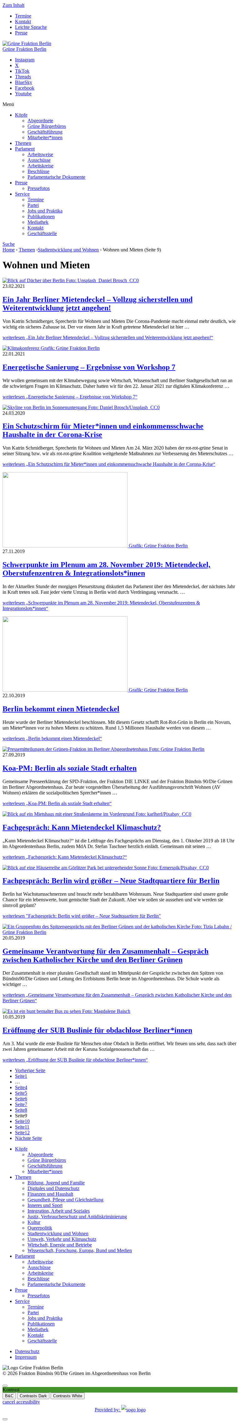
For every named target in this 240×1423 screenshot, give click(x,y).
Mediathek (38, 222)
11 (22, 1127)
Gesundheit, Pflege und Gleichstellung (65, 1199)
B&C (9, 1396)
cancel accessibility (21, 1402)
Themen (23, 143)
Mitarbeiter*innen (45, 137)
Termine (23, 15)
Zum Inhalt (13, 5)
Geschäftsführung (45, 131)
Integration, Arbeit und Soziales (59, 1211)
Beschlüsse (38, 171)
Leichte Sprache (31, 27)
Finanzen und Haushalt (50, 1194)
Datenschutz (27, 1351)
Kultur (34, 1222)
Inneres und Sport (45, 1205)
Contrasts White (67, 1396)
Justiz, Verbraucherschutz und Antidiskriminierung (77, 1216)
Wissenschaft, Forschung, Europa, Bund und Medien (80, 1250)
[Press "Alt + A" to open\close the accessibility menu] (5, 1386)
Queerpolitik (40, 1228)
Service (22, 194)
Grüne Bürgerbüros (47, 126)
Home (8, 249)
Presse (21, 32)
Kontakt (23, 21)
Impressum (26, 1357)
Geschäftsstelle (42, 233)
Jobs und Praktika (45, 210)
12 (22, 1132)
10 (22, 1121)
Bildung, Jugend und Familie (56, 1182)
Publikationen (41, 216)
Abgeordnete (40, 120)
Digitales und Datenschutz (53, 1188)
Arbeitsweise (40, 154)
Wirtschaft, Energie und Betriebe (60, 1244)
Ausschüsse (39, 160)
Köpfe (21, 115)
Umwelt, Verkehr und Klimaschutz (62, 1239)
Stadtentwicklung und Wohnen (68, 249)
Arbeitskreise (40, 165)
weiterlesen (107, 337)
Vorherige (30, 1070)
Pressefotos (39, 188)
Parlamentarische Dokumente (56, 177)
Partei (33, 205)
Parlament (25, 148)
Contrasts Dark (33, 1396)
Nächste (28, 1138)
